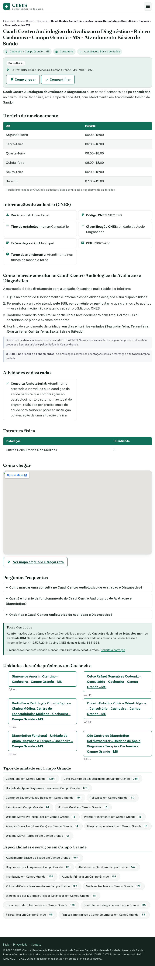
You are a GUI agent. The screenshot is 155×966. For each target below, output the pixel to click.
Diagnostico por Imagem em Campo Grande (37, 867)
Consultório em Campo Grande (30, 778)
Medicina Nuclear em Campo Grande (113, 886)
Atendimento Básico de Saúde (102, 51)
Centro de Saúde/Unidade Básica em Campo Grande (43, 797)
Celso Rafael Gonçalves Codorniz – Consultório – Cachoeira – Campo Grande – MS (114, 681)
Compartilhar (60, 79)
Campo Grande (26, 21)
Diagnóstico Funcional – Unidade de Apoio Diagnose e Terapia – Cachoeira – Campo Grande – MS (42, 741)
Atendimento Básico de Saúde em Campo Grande (42, 857)
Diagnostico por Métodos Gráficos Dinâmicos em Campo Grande (51, 895)
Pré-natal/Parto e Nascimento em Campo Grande (41, 886)
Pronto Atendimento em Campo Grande (112, 816)
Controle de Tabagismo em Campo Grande (115, 905)
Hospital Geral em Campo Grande (82, 807)
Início (6, 21)
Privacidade (20, 944)
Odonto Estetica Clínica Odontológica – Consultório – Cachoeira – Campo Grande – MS (116, 708)
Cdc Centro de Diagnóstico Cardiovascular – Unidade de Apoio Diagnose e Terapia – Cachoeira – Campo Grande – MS (113, 743)
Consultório (67, 51)
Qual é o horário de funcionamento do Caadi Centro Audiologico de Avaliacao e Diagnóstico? (69, 601)
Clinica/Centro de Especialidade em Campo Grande (101, 778)
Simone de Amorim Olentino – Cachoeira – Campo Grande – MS (37, 679)
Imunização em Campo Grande (29, 876)
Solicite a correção (113, 650)
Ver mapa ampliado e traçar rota (38, 562)
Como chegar (25, 79)
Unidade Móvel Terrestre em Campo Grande (37, 835)
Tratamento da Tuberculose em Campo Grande (40, 905)
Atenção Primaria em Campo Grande (89, 876)
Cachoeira (43, 21)
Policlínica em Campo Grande (112, 797)
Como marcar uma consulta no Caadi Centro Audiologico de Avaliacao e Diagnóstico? (75, 587)
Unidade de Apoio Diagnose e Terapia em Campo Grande (46, 788)
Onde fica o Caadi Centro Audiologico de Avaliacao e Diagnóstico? (60, 615)
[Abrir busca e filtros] (148, 6)
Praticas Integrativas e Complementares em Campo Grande (103, 914)
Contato (36, 944)
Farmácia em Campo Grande (27, 807)
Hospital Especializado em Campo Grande (117, 826)
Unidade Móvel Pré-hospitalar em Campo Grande (40, 816)
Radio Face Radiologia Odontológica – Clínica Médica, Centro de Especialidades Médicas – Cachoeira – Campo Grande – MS (41, 711)
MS (13, 21)
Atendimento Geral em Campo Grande (107, 867)
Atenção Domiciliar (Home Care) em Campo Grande (42, 826)
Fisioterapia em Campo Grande (29, 914)
